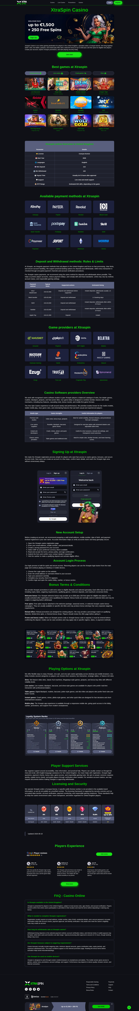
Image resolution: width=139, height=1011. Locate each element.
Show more (69, 884)
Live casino (56, 73)
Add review (104, 854)
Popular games (34, 73)
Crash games (79, 73)
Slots (102, 73)
